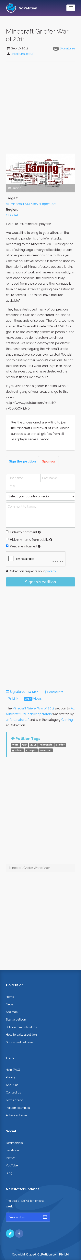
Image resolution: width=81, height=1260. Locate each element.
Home (10, 996)
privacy (50, 571)
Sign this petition (40, 582)
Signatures (67, 48)
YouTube (12, 1165)
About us (12, 1085)
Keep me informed (23, 546)
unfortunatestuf (22, 54)
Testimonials (14, 1142)
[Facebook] (19, 1233)
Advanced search (17, 1115)
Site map (12, 1011)
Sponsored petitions (19, 1042)
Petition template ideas (21, 1027)
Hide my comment (23, 532)
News (9, 1004)
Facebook (12, 1150)
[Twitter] (10, 1233)
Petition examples (18, 1107)
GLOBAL (12, 215)
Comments (54, 692)
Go (45, 1217)
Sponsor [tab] (49, 461)
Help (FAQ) (13, 1069)
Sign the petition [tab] (22, 461)
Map (35, 692)
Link (14, 698)
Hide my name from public (29, 540)
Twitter (10, 1158)
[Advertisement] (40, 107)
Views (33, 698)
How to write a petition (21, 1034)
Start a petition (16, 1019)
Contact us (13, 1092)
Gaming (67, 720)
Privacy (11, 1077)
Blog (9, 1173)
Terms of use (14, 1100)
